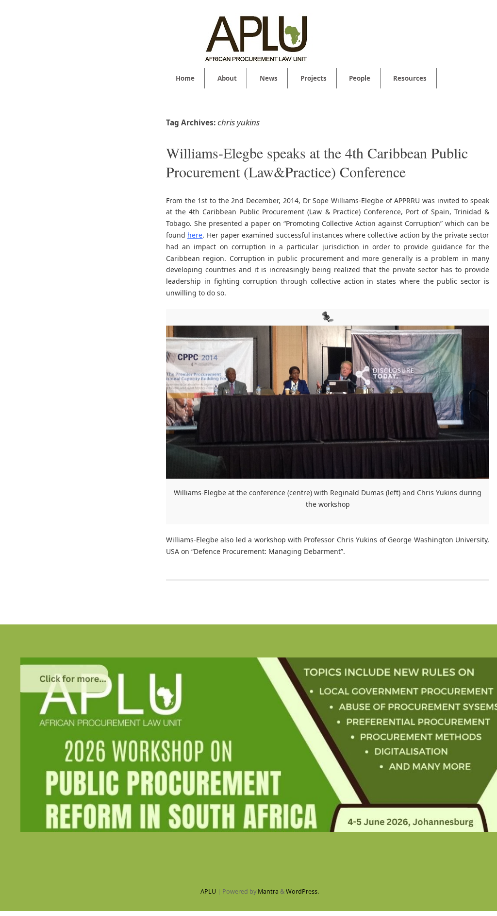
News (269, 78)
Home (185, 78)
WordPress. (302, 891)
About (227, 78)
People (359, 78)
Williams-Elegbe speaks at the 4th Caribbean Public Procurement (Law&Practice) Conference (317, 162)
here (194, 235)
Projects (313, 78)
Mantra (268, 891)
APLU (208, 891)
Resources (410, 78)
